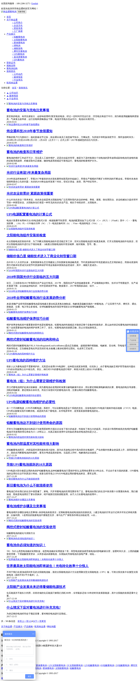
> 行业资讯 (17, 80)
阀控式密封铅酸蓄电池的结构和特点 (33, 339)
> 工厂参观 (17, 31)
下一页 (38, 621)
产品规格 (28, 626)
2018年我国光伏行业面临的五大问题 (33, 277)
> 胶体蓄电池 (18, 42)
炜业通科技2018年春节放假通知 (29, 131)
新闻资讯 (11, 71)
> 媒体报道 (17, 77)
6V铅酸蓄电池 (107, 665)
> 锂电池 (16, 45)
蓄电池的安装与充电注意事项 (28, 110)
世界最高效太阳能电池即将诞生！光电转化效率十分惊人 (48, 566)
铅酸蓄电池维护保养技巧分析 (28, 318)
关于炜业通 (12, 20)
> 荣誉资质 (17, 28)
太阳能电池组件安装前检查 (26, 235)
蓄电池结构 (12, 68)
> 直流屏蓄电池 (19, 57)
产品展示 (11, 34)
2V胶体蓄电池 (40, 665)
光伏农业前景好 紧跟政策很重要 (30, 193)
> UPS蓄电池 (18, 54)
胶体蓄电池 (48, 668)
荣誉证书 (11, 63)
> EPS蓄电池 (18, 60)
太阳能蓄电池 (61, 668)
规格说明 (11, 65)
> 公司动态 (17, 74)
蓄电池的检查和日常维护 (25, 152)
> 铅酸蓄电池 (18, 37)
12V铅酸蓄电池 (91, 665)
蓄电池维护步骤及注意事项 (26, 506)
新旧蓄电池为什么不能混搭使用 (29, 485)
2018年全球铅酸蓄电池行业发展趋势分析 (36, 297)
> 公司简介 (17, 22)
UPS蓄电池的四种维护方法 (26, 360)
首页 (9, 17)
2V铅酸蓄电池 (122, 665)
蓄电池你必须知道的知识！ (26, 545)
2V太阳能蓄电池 (75, 665)
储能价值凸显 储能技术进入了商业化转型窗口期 (41, 256)
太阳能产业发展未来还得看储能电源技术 (36, 587)
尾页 (44, 621)
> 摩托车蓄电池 (19, 51)
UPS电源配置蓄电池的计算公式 (29, 214)
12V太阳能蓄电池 (56, 665)
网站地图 (51, 626)
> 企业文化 (17, 25)
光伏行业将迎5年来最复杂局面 (29, 172)
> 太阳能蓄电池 (19, 40)
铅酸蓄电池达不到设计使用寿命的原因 (34, 423)
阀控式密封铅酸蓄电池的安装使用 (31, 527)
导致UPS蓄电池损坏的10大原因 (29, 464)
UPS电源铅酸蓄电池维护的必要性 (31, 402)
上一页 (25, 621)
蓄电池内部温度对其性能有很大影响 (33, 443)
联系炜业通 (12, 83)
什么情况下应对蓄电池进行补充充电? (34, 607)
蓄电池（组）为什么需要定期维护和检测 (36, 381)
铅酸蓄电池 (75, 668)
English (34, 3)
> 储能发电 (17, 48)
